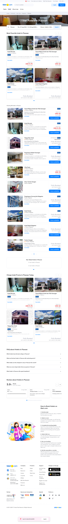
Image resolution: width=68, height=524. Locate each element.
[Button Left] (57, 384)
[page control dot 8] (32, 400)
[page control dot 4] (29, 400)
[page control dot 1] (33, 269)
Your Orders (55, 1)
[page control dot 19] (41, 400)
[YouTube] (59, 495)
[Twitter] (53, 495)
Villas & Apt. (32, 473)
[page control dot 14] (37, 400)
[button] (56, 33)
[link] (54, 4)
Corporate (23, 475)
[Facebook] (49, 495)
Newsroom (23, 470)
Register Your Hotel (43, 480)
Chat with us (12, 471)
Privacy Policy (42, 474)
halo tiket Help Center (42, 469)
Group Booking (42, 472)
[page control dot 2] (34, 269)
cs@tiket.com (13, 475)
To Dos (31, 475)
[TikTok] (53, 498)
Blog (22, 468)
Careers (22, 473)
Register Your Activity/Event (42, 484)
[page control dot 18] (40, 400)
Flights (31, 468)
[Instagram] (49, 498)
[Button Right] (60, 384)
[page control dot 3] (28, 400)
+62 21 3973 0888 (14, 483)
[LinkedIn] (56, 495)
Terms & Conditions (41, 477)
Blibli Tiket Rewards (47, 1)
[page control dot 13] (36, 400)
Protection (23, 482)
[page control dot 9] (33, 400)
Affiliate (22, 478)
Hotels (31, 470)
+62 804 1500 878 (14, 480)
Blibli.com (23, 485)
